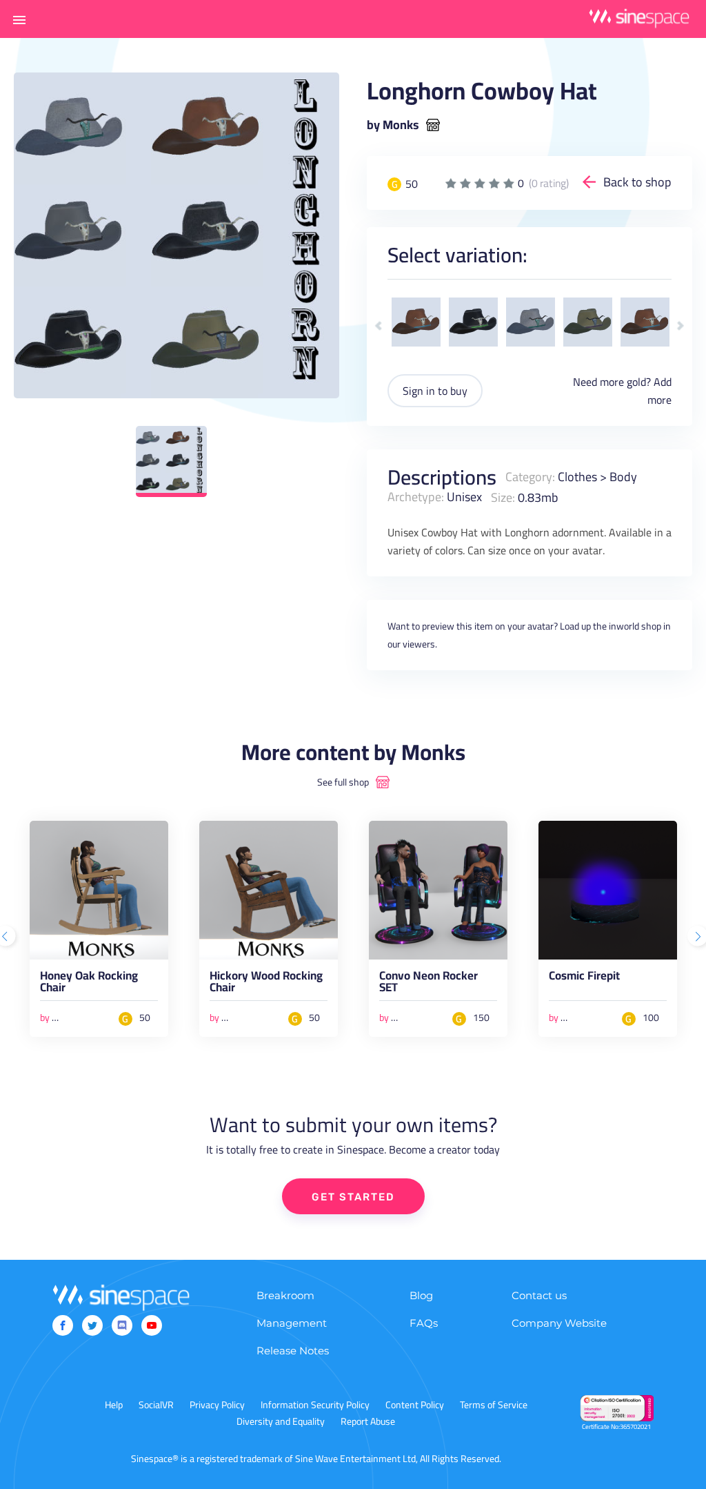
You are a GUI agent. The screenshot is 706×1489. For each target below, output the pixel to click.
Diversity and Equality (280, 1421)
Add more (659, 390)
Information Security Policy (315, 1405)
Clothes (577, 476)
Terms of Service (493, 1405)
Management (291, 1323)
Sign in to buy (435, 390)
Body (623, 476)
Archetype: (415, 496)
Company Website (559, 1323)
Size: (503, 496)
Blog (421, 1295)
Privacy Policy (217, 1405)
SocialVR (156, 1405)
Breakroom (285, 1295)
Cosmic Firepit (584, 978)
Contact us (539, 1295)
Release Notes (292, 1350)
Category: (530, 476)
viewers (419, 644)
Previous (379, 326)
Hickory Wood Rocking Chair (266, 984)
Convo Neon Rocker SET (428, 984)
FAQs (424, 1323)
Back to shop (637, 182)
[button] (19, 19)
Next (680, 326)
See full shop (343, 782)
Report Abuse (368, 1421)
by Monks (393, 125)
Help (114, 1405)
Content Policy (414, 1405)
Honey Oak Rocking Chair (89, 984)
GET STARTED (353, 1197)
